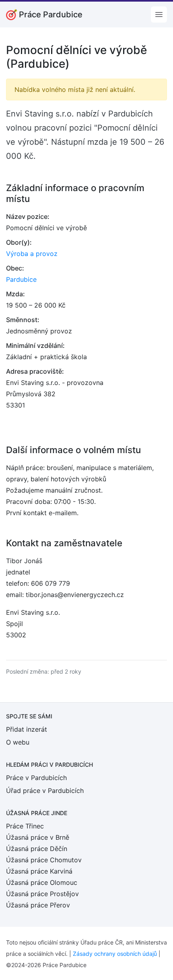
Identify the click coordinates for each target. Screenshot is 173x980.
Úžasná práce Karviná (39, 871)
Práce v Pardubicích (36, 778)
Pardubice (21, 279)
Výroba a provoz (32, 254)
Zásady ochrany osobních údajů (115, 953)
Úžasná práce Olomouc (41, 882)
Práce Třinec (25, 826)
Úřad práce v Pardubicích (45, 790)
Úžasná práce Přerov (38, 905)
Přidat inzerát (26, 729)
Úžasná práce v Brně (37, 837)
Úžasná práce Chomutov (44, 860)
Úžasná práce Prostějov (42, 894)
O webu (17, 742)
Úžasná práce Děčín (36, 849)
